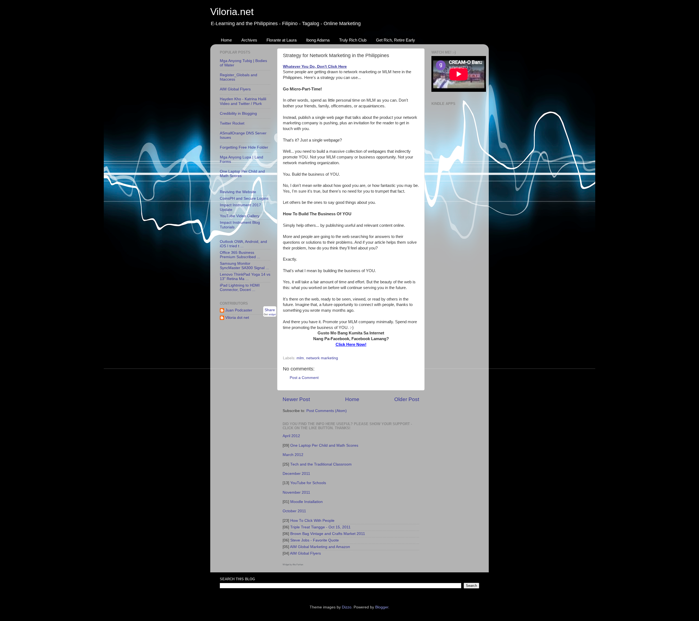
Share (270, 310)
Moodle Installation (306, 502)
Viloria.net (232, 11)
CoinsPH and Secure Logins (244, 198)
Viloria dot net (237, 318)
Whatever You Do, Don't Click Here (315, 66)
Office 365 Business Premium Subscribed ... (240, 255)
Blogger (381, 607)
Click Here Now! (351, 344)
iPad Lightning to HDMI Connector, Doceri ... (240, 287)
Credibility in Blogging (238, 113)
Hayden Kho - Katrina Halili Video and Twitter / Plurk (243, 101)
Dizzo (346, 607)
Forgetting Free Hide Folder (244, 147)
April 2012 (291, 436)
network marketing (322, 358)
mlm (300, 358)
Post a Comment (304, 378)
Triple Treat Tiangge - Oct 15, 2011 (320, 527)
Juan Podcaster (238, 310)
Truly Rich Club (352, 40)
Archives (249, 40)
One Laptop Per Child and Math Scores (324, 445)
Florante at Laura (281, 40)
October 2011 (294, 511)
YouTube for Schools (308, 483)
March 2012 (293, 455)
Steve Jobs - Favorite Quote (314, 540)
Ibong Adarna (318, 40)
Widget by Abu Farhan (293, 564)
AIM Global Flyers (305, 553)
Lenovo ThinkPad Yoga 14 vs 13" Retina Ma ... (245, 276)
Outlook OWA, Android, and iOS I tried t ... (243, 244)
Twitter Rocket (232, 123)
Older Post (406, 399)
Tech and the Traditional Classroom (321, 464)
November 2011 (296, 492)
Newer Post (296, 399)
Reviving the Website (238, 192)
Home (226, 40)
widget (272, 314)
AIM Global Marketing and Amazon (320, 547)
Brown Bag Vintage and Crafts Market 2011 (327, 534)
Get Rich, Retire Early (395, 40)
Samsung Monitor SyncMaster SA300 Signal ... (244, 265)
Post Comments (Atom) (326, 411)
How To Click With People (312, 521)
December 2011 (296, 474)
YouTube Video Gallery (239, 216)
